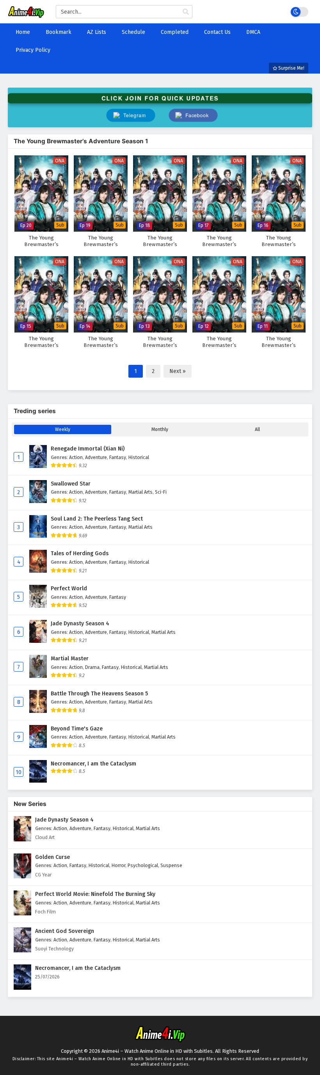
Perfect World (69, 588)
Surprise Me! (290, 68)
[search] (186, 12)
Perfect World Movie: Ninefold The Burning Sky (95, 894)
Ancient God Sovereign (64, 931)
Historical (138, 457)
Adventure (96, 457)
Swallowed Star (71, 483)
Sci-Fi (161, 492)
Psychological (143, 865)
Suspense (171, 865)
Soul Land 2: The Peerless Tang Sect (97, 519)
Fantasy (117, 457)
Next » (177, 371)
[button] (193, 115)
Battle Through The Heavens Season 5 (99, 693)
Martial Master (70, 658)
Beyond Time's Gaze (77, 728)
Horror (118, 865)
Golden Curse (52, 857)
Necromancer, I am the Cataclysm (93, 763)
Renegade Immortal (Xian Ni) (87, 448)
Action (76, 457)
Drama (92, 667)
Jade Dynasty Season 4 (80, 623)
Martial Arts (140, 492)
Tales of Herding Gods (79, 553)
